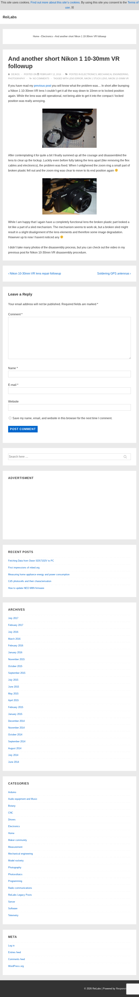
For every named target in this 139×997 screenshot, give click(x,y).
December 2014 (16, 721)
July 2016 (13, 632)
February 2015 (15, 707)
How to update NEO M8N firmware (26, 588)
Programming (15, 881)
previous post (43, 85)
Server (11, 901)
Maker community (17, 840)
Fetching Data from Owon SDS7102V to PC (31, 560)
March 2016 (14, 638)
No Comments (41, 78)
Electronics (89, 74)
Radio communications (20, 888)
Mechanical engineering (113, 74)
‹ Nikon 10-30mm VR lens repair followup (34, 273)
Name (12, 368)
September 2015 (16, 673)
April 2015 (13, 700)
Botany (12, 805)
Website (13, 401)
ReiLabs (10, 17)
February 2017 (15, 625)
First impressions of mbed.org (23, 567)
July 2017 (13, 618)
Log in (11, 945)
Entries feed (14, 952)
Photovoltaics (15, 874)
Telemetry (13, 915)
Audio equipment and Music (22, 799)
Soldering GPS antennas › (114, 273)
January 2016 (15, 652)
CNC (10, 812)
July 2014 (13, 755)
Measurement (15, 847)
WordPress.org (16, 966)
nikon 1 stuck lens (95, 78)
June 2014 (13, 762)
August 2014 (14, 748)
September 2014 (16, 741)
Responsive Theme (126, 988)
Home (11, 833)
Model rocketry (16, 860)
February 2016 (15, 645)
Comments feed (16, 959)
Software (12, 908)
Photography (16, 78)
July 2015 (13, 679)
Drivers (12, 819)
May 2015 (13, 693)
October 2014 (15, 734)
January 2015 (15, 714)
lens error (76, 78)
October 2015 (15, 666)
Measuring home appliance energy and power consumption (39, 574)
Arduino (12, 792)
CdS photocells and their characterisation (29, 581)
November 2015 (16, 659)
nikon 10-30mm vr (118, 78)
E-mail (12, 384)
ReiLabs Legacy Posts (20, 894)
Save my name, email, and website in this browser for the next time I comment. (62, 418)
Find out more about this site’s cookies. (55, 2)
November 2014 (16, 727)
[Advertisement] (69, 508)
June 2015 (13, 686)
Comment (15, 314)
